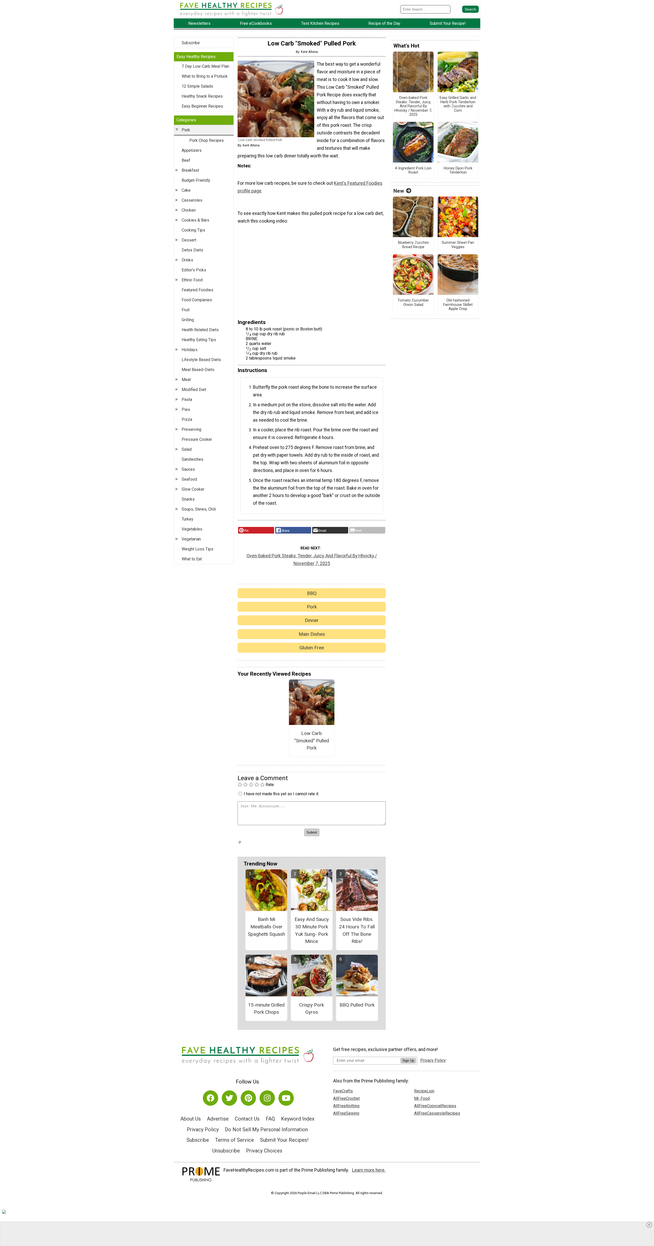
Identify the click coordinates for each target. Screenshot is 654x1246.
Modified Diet (194, 389)
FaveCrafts (343, 1091)
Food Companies (197, 299)
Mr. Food (422, 1098)
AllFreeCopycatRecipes (435, 1105)
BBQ (312, 593)
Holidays (189, 349)
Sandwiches (192, 459)
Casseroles (192, 200)
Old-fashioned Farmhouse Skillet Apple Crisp (458, 304)
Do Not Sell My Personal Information (266, 1129)
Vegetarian (191, 539)
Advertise (218, 1119)
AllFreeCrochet (346, 1098)
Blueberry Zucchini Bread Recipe (413, 245)
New (398, 191)
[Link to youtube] (286, 1098)
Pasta (187, 399)
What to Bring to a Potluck (205, 76)
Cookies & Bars (195, 220)
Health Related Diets (200, 329)
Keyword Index (297, 1119)
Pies (186, 409)
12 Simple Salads (197, 86)
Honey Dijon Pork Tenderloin (458, 170)
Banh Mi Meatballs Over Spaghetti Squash (266, 926)
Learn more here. (369, 1170)
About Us (190, 1119)
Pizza (187, 419)
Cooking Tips (193, 230)
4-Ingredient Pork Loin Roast (413, 170)
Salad (187, 449)
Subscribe (191, 42)
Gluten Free (311, 648)
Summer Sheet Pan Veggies (458, 245)
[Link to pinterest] (248, 1098)
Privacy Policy (203, 1129)
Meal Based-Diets (198, 369)
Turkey (187, 519)
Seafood (189, 479)
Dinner (312, 620)
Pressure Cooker (197, 439)
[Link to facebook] (210, 1098)
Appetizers (192, 150)
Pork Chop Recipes (206, 140)
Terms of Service (234, 1140)
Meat (186, 379)
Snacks (188, 499)
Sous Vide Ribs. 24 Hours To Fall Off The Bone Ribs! (357, 930)
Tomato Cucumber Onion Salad (413, 302)
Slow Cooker (193, 489)
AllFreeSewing (346, 1113)
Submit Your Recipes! (284, 1140)
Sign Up (408, 1061)
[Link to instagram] (267, 1098)
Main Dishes (312, 634)
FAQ (270, 1119)
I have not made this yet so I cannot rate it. (281, 793)
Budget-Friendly (196, 180)
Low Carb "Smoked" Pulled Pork (311, 740)
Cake (186, 190)
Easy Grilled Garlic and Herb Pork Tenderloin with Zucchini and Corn (458, 104)
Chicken (189, 210)
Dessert (189, 240)
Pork (186, 130)
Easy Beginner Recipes (202, 106)
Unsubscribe (226, 1151)
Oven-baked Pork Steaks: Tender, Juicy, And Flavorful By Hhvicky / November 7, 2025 (312, 559)
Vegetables (192, 529)
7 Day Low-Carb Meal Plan (205, 66)
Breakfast (190, 170)
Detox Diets (192, 250)
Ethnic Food (192, 280)
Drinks (187, 260)
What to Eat (192, 559)
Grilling (188, 319)
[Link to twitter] (229, 1098)
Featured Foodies (197, 289)
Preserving (191, 429)
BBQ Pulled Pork (357, 1005)
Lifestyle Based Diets (201, 359)
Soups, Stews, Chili (199, 509)
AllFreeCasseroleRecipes (437, 1113)
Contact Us (247, 1119)
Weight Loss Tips (197, 549)
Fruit (186, 309)
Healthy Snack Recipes (202, 96)
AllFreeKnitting (346, 1105)
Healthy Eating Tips (199, 339)
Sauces (188, 469)
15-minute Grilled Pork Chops (266, 1008)
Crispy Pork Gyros (311, 1008)
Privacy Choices (264, 1151)
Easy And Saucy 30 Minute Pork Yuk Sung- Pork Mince (312, 930)
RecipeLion (424, 1091)
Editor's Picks (194, 270)
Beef (186, 160)
